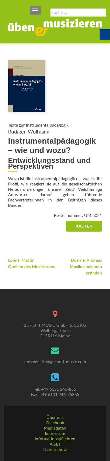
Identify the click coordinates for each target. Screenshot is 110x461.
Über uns (55, 417)
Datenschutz (55, 449)
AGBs (55, 444)
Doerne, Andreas (86, 266)
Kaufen (84, 226)
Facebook (55, 423)
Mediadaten (55, 428)
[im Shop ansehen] (27, 85)
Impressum (55, 433)
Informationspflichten (55, 439)
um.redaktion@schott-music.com (55, 362)
